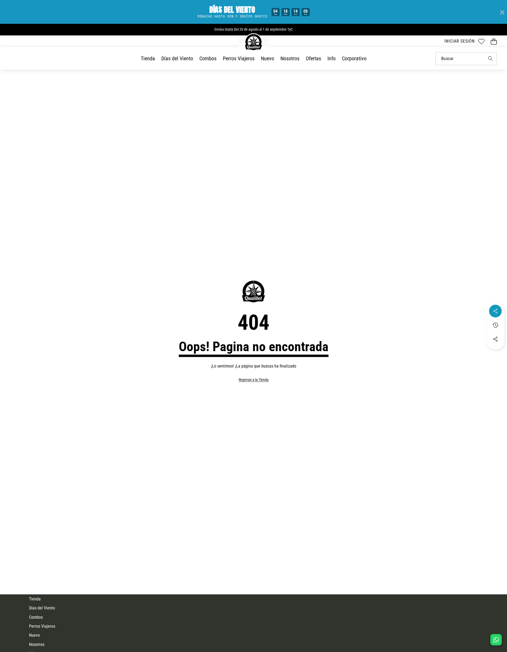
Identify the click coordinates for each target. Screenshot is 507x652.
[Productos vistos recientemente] (495, 325)
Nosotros (36, 644)
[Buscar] (490, 59)
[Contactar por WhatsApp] (496, 639)
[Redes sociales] (495, 311)
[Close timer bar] (502, 12)
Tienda (35, 599)
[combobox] (466, 59)
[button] (494, 41)
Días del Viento (42, 607)
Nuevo (34, 635)
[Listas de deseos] (481, 41)
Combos (36, 617)
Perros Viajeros (42, 626)
